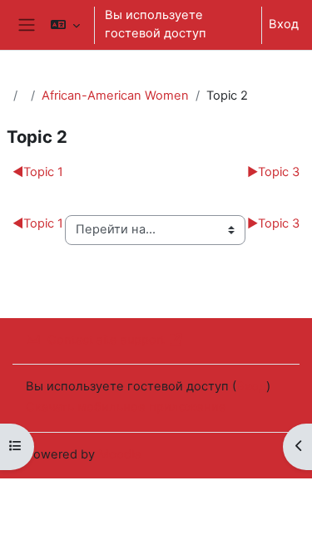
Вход (284, 24)
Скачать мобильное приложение (126, 407)
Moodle (119, 454)
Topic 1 (37, 171)
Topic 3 (273, 171)
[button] (65, 25)
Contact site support (106, 339)
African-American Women (115, 95)
